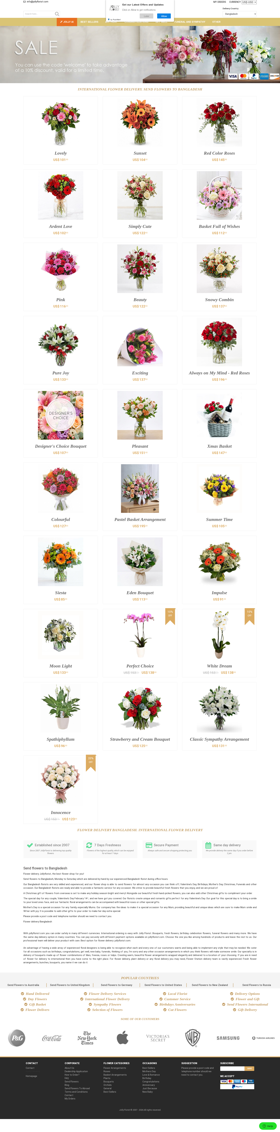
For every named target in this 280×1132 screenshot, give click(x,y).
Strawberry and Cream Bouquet (140, 739)
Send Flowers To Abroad (77, 1088)
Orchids (108, 1085)
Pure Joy (60, 372)
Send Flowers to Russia (256, 985)
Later (146, 16)
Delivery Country (230, 8)
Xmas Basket (219, 446)
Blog (67, 1085)
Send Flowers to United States (163, 985)
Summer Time (219, 519)
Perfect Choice (140, 665)
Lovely (61, 153)
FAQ (67, 1078)
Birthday (111, 21)
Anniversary (148, 1085)
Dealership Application (76, 1071)
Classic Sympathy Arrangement (219, 739)
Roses (107, 1071)
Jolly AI (68, 21)
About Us (69, 1068)
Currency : (235, 2)
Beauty (140, 299)
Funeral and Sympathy (190, 21)
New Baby (147, 1092)
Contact (30, 1068)
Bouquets (109, 1081)
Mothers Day (149, 1071)
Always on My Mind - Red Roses (219, 372)
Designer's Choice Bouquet (60, 446)
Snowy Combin (219, 299)
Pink (60, 299)
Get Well (161, 21)
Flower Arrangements (115, 1068)
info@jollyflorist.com (37, 1)
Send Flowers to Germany (116, 985)
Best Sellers (89, 21)
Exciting (140, 372)
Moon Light (60, 665)
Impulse (219, 592)
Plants (107, 1078)
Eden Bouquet (140, 592)
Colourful (60, 519)
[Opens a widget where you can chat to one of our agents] (268, 1126)
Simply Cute (140, 226)
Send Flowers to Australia (23, 985)
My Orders (219, 2)
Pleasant (140, 446)
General (107, 1088)
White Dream (219, 665)
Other (216, 21)
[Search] (57, 14)
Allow (164, 16)
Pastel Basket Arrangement (140, 519)
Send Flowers (72, 1081)
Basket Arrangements (115, 1074)
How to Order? (72, 1074)
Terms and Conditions (76, 1092)
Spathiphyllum (61, 739)
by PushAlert (116, 19)
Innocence (60, 812)
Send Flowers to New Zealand (210, 985)
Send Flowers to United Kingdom (70, 985)
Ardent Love (60, 226)
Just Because (149, 1088)
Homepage (31, 1076)
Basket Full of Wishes (219, 226)
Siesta (60, 592)
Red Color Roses (219, 153)
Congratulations (136, 21)
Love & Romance (151, 1074)
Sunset (140, 153)
